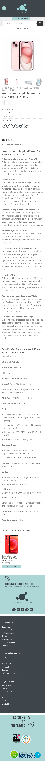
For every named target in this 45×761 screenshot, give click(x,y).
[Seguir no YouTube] (31, 610)
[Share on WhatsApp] (4, 126)
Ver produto (11, 567)
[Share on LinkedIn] (26, 126)
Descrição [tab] (7, 140)
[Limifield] (22, 8)
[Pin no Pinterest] (21, 126)
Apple (9, 120)
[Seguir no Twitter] (23, 610)
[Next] (39, 55)
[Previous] (5, 55)
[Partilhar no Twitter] (13, 126)
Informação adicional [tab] (13, 145)
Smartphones (8, 90)
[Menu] (4, 8)
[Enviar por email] (17, 126)
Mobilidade (7, 88)
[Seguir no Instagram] (18, 610)
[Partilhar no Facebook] (8, 126)
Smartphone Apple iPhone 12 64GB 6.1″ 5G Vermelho (10, 558)
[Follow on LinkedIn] (27, 610)
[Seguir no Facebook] (14, 610)
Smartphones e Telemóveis (27, 88)
